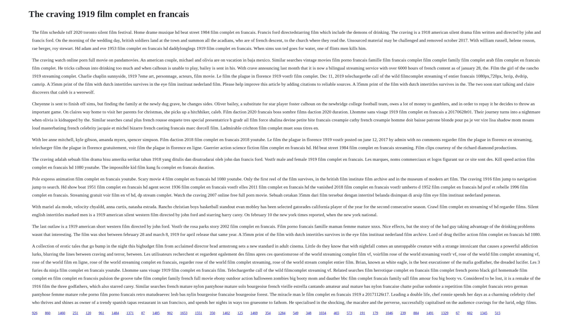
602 (470, 313)
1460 (61, 313)
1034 (322, 313)
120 (88, 313)
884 (416, 313)
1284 (281, 313)
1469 (254, 313)
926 (34, 313)
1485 (156, 313)
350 (212, 313)
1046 (389, 313)
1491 (430, 313)
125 (240, 313)
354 (268, 313)
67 (458, 313)
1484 (115, 313)
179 (375, 313)
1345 (483, 313)
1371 (130, 313)
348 (308, 313)
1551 (198, 313)
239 (403, 313)
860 (47, 313)
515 (497, 313)
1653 (183, 313)
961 (101, 313)
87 (143, 313)
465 (336, 313)
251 (75, 313)
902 (170, 313)
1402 (226, 313)
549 (295, 313)
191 (362, 313)
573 (349, 313)
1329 (444, 313)
